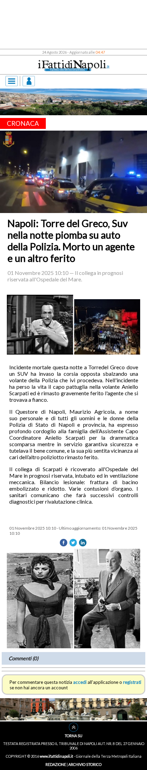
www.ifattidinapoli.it (56, 756)
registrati (132, 682)
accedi (79, 682)
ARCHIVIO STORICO (85, 764)
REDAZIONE (55, 764)
